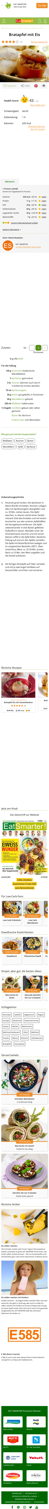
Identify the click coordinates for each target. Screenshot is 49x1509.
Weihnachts (27, 1026)
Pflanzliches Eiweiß (32, 956)
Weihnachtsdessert (11, 1032)
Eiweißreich (12, 956)
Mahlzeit (35, 1032)
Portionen (38, 352)
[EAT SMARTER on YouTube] (37, 1507)
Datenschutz (31, 1493)
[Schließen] (2, 5)
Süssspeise (19, 1044)
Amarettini (17, 370)
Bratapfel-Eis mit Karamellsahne (18, 702)
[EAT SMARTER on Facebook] (12, 1507)
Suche (40, 22)
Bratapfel (7, 1044)
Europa (6, 1020)
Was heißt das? (37, 105)
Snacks (6, 1038)
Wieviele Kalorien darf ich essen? (36, 128)
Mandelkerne (18, 399)
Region (41, 1014)
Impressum (17, 1493)
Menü (4, 22)
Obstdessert (37, 1038)
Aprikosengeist (19, 390)
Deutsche (17, 1020)
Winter (15, 1026)
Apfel (20, 446)
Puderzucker (18, 419)
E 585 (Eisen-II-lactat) (10, 1354)
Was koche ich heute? (24, 1146)
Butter (15, 394)
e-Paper (44, 877)
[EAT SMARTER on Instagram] (24, 1507)
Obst (25, 1032)
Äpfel (20, 358)
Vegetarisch (29, 1014)
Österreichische (32, 1020)
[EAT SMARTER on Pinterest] (18, 1507)
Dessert (24, 1038)
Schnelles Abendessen (24, 1099)
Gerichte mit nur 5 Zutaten (24, 1193)
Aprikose (31, 446)
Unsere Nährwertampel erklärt (24, 223)
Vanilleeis (16, 407)
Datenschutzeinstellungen (24, 1496)
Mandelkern (9, 446)
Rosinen (16, 382)
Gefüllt (17, 1014)
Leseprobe (5, 877)
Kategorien (39, 1502)
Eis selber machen (9, 1246)
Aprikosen (17, 378)
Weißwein (16, 403)
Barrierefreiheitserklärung (17, 1502)
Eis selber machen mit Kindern (14, 1297)
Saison (6, 1026)
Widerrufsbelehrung (24, 1499)
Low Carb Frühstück (12, 920)
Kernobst (7, 1014)
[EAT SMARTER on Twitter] (30, 1507)
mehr (44, 197)
